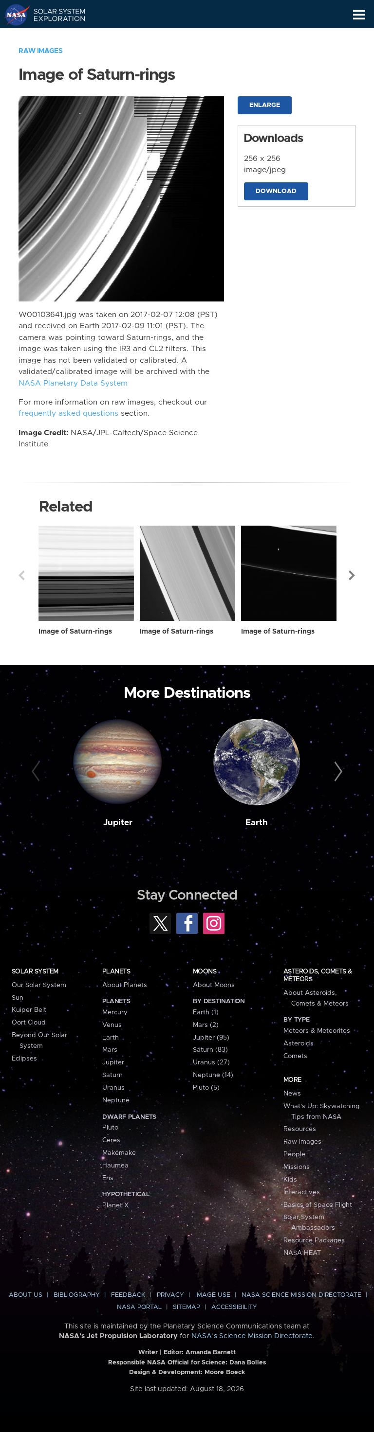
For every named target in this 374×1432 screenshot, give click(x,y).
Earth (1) (206, 1012)
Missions (296, 1167)
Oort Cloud (29, 1022)
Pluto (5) (206, 1087)
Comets (295, 1056)
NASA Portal (139, 1307)
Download (276, 191)
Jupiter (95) (211, 1037)
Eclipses (24, 1058)
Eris (107, 1178)
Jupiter (117, 822)
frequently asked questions (68, 413)
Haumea (115, 1165)
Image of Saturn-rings (75, 631)
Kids (290, 1179)
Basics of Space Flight (317, 1205)
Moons (204, 971)
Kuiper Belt (29, 1010)
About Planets (124, 985)
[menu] (359, 15)
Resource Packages (314, 1240)
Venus (112, 1025)
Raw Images (40, 51)
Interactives (301, 1192)
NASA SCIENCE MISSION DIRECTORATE (301, 1295)
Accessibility (234, 1307)
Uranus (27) (211, 1062)
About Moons (214, 985)
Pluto (110, 1127)
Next (352, 575)
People (294, 1154)
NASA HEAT (302, 1253)
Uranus (113, 1087)
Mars (109, 1049)
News (292, 1093)
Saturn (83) (210, 1049)
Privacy (170, 1295)
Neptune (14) (213, 1075)
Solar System (35, 971)
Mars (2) (206, 1025)
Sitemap (186, 1307)
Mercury (115, 1012)
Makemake (119, 1152)
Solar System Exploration (54, 14)
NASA (13, 14)
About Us (25, 1295)
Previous (21, 575)
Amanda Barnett (211, 1352)
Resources (299, 1129)
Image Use (212, 1295)
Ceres (111, 1140)
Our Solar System (39, 985)
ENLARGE (264, 105)
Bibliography (77, 1295)
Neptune (116, 1100)
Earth (256, 822)
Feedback (128, 1295)
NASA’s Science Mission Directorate (252, 1336)
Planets (116, 971)
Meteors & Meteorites (316, 1030)
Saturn (112, 1075)
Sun (17, 997)
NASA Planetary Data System (73, 383)
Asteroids (298, 1043)
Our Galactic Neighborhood (54, 37)
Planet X (115, 1205)
